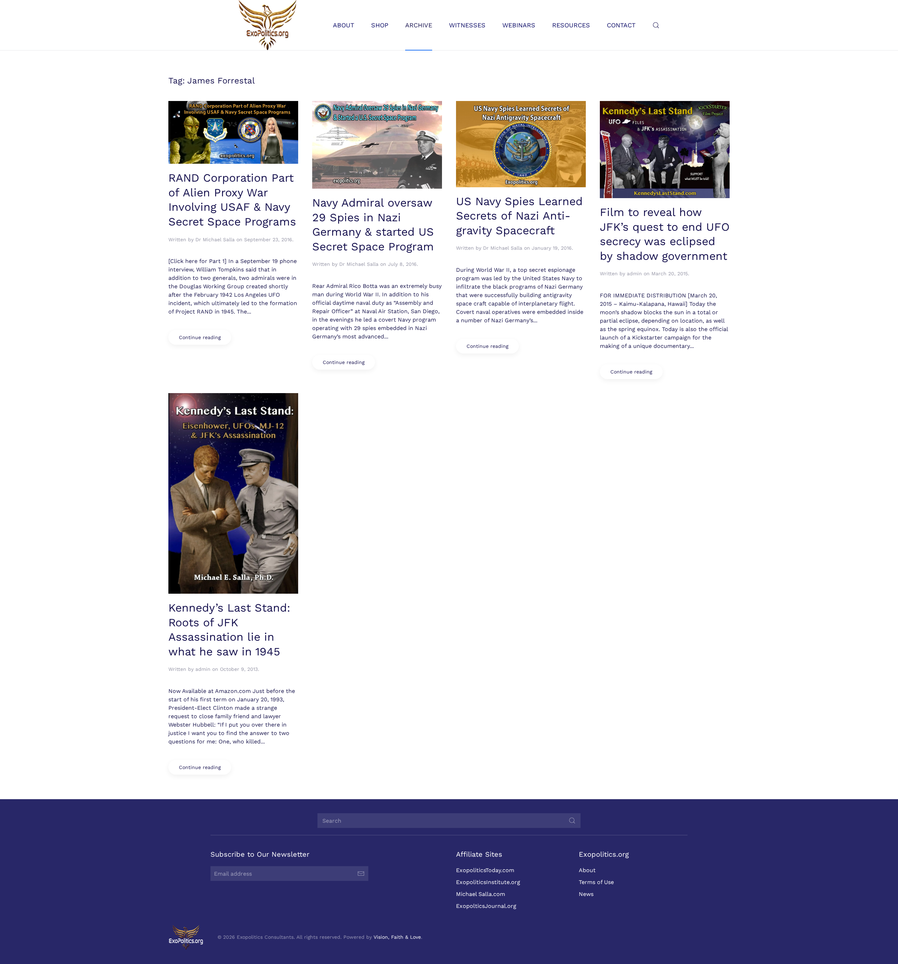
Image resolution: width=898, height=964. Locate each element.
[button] (655, 25)
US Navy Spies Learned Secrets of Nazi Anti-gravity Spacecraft (519, 216)
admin (634, 273)
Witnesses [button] (467, 25)
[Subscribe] (361, 873)
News (586, 894)
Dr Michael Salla (215, 239)
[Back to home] (267, 25)
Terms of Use (596, 882)
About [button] (343, 25)
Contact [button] (621, 25)
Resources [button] (571, 25)
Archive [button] (418, 25)
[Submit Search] (572, 820)
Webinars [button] (518, 25)
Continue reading (200, 337)
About (587, 870)
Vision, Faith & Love (397, 937)
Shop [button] (379, 25)
